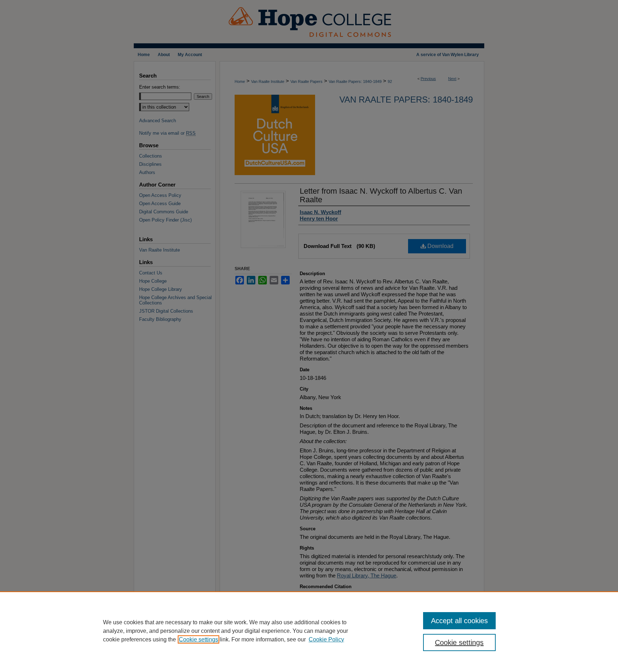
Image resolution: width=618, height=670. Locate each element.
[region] (309, 630)
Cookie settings (198, 639)
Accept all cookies (459, 621)
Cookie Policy (326, 639)
